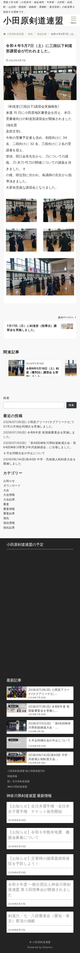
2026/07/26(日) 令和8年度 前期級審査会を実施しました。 (39, 434)
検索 (6, 398)
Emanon (48, 947)
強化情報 (9, 522)
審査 (6, 504)
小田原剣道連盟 (33, 20)
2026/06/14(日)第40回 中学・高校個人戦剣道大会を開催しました (39, 461)
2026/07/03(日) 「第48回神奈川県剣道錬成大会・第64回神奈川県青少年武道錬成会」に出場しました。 (39, 445)
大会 (6, 490)
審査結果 (9, 513)
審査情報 (9, 509)
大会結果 (9, 499)
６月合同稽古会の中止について (24, 453)
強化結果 (9, 527)
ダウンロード (12, 485)
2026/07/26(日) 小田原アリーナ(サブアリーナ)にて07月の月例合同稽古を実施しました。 (38, 424)
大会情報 (9, 494)
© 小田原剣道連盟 (40, 942)
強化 (6, 518)
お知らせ (9, 480)
